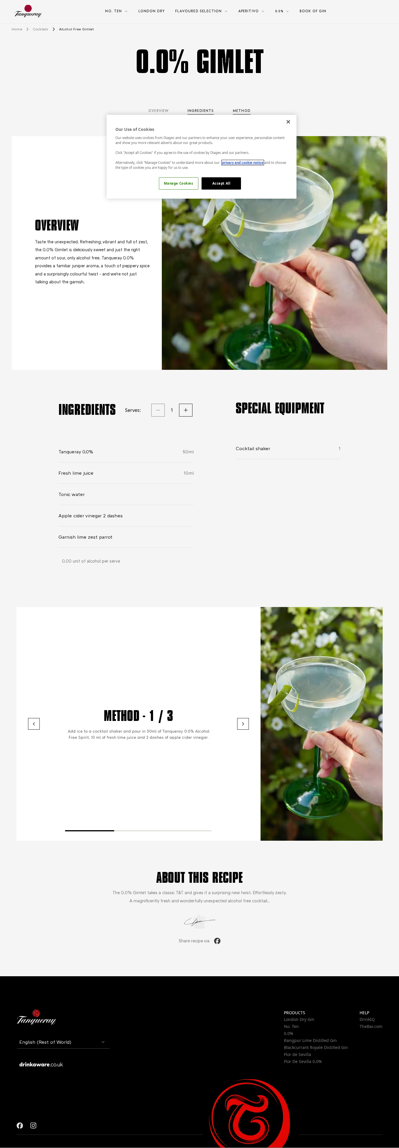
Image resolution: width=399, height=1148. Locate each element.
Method (242, 111)
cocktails (40, 29)
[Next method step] (243, 724)
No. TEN (113, 11)
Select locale (32, 1011)
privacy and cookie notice (242, 162)
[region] (201, 157)
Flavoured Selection (198, 11)
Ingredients (201, 111)
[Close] (288, 121)
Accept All (221, 183)
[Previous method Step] (34, 724)
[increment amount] (185, 410)
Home (17, 29)
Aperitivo (248, 11)
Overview (158, 111)
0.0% (279, 11)
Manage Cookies (178, 183)
